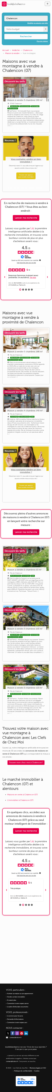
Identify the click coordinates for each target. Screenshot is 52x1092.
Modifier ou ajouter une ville (37, 23)
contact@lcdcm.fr (16, 1037)
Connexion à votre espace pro (17, 1022)
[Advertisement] (26, 947)
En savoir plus (11, 1000)
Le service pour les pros (15, 1016)
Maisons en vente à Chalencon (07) (22, 795)
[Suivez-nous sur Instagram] (17, 1033)
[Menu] (47, 4)
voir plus (33, 277)
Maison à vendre (12, 53)
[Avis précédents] (4, 277)
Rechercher (26, 36)
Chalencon (27, 50)
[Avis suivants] (47, 277)
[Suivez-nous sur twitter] (8, 1033)
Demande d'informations (15, 1019)
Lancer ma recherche (26, 218)
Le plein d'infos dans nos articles (17, 1007)
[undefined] (40, 260)
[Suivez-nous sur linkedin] (26, 1033)
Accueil (5, 50)
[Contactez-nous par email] (7, 1037)
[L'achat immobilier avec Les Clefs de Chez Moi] (13, 4)
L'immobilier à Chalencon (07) (20, 800)
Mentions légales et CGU (38, 1068)
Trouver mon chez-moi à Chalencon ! (26, 762)
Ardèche (16, 50)
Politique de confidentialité (23, 1071)
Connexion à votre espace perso (18, 1003)
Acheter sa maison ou (20, 993)
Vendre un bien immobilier (16, 997)
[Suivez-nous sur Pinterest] (21, 1033)
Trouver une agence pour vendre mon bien (25, 176)
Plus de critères (42, 41)
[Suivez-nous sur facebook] (13, 1033)
